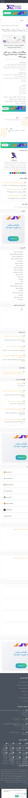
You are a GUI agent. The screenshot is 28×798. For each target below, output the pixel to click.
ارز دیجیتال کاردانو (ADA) (15, 732)
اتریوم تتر (5, 96)
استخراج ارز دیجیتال (19, 263)
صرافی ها (21, 290)
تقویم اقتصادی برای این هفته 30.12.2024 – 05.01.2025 (14, 185)
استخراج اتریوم (20, 260)
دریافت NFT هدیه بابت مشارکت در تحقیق (9, 25)
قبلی (17, 117)
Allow (17, 796)
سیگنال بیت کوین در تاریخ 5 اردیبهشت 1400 (16, 191)
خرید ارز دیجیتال (13, 99)
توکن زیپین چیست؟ (16, 718)
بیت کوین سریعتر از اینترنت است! (12, 119)
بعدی (11, 128)
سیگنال (16, 101)
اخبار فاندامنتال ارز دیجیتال (17, 256)
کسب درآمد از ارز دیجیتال (18, 292)
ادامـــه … (25, 783)
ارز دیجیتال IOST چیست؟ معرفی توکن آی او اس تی (14, 421)
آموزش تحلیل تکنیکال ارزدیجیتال (16, 254)
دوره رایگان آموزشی (23, 688)
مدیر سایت (14, 160)
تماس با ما (25, 701)
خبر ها (22, 281)
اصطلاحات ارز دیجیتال (18, 270)
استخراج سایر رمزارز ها (18, 267)
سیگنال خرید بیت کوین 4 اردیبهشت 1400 (17, 198)
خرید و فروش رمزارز (23, 681)
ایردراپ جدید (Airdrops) (18, 272)
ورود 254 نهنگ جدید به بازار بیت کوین (17, 403)
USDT (15, 96)
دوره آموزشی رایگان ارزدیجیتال (16, 285)
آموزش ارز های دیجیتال (18, 251)
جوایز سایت (20, 279)
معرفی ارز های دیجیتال (18, 297)
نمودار (17, 103)
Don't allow (22, 796)
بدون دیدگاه (14, 59)
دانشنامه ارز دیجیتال (19, 283)
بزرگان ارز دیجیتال (19, 274)
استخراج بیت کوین (19, 265)
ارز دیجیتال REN (21, 385)
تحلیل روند (20, 99)
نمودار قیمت (20, 299)
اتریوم (10, 96)
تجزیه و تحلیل (20, 276)
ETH (19, 96)
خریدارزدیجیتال (22, 101)
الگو (24, 99)
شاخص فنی (23, 103)
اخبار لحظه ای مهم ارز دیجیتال (17, 258)
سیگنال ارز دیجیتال (21, 59)
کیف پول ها (21, 295)
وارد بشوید (16, 206)
